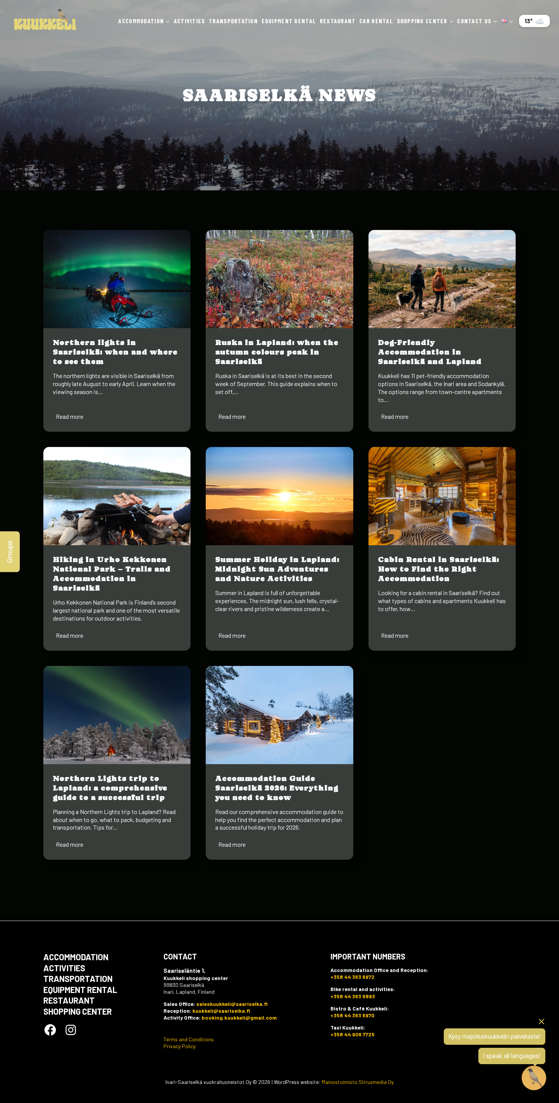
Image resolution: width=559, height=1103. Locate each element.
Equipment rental (289, 20)
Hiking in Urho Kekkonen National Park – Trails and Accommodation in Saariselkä (112, 573)
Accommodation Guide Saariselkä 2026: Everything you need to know (276, 788)
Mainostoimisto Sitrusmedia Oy (358, 1082)
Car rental (376, 20)
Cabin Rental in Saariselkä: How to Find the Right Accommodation (438, 569)
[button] (10, 551)
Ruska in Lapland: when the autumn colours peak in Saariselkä (276, 352)
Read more (71, 417)
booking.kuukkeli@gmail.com (239, 1017)
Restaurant (338, 20)
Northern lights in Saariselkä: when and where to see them (115, 352)
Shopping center (77, 1011)
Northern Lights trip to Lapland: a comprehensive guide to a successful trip (110, 788)
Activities (189, 20)
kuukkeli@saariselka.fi (221, 1010)
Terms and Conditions (189, 1039)
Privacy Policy (179, 1046)
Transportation (233, 20)
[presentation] (117, 279)
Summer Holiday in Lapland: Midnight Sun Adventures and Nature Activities (277, 569)
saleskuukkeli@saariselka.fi (232, 1004)
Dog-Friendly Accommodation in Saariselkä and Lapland (430, 352)
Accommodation (75, 957)
